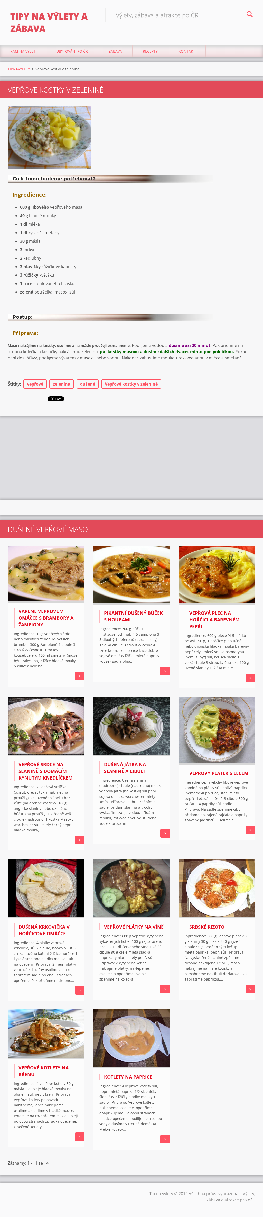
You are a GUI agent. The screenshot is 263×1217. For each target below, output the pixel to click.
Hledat (250, 15)
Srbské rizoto (206, 927)
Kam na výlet (22, 51)
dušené (87, 384)
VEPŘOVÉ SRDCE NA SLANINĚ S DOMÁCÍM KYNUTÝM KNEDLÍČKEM (45, 771)
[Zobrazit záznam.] (46, 601)
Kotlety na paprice (128, 1077)
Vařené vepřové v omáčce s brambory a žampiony (45, 618)
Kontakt (187, 51)
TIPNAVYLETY (19, 69)
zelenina (61, 384)
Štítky (14, 384)
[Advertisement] (131, 457)
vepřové (35, 384)
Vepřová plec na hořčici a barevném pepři (214, 619)
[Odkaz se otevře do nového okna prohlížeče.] (49, 137)
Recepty (150, 51)
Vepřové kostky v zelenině (131, 384)
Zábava (115, 51)
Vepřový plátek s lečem (218, 773)
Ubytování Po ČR (72, 51)
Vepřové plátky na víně (134, 927)
